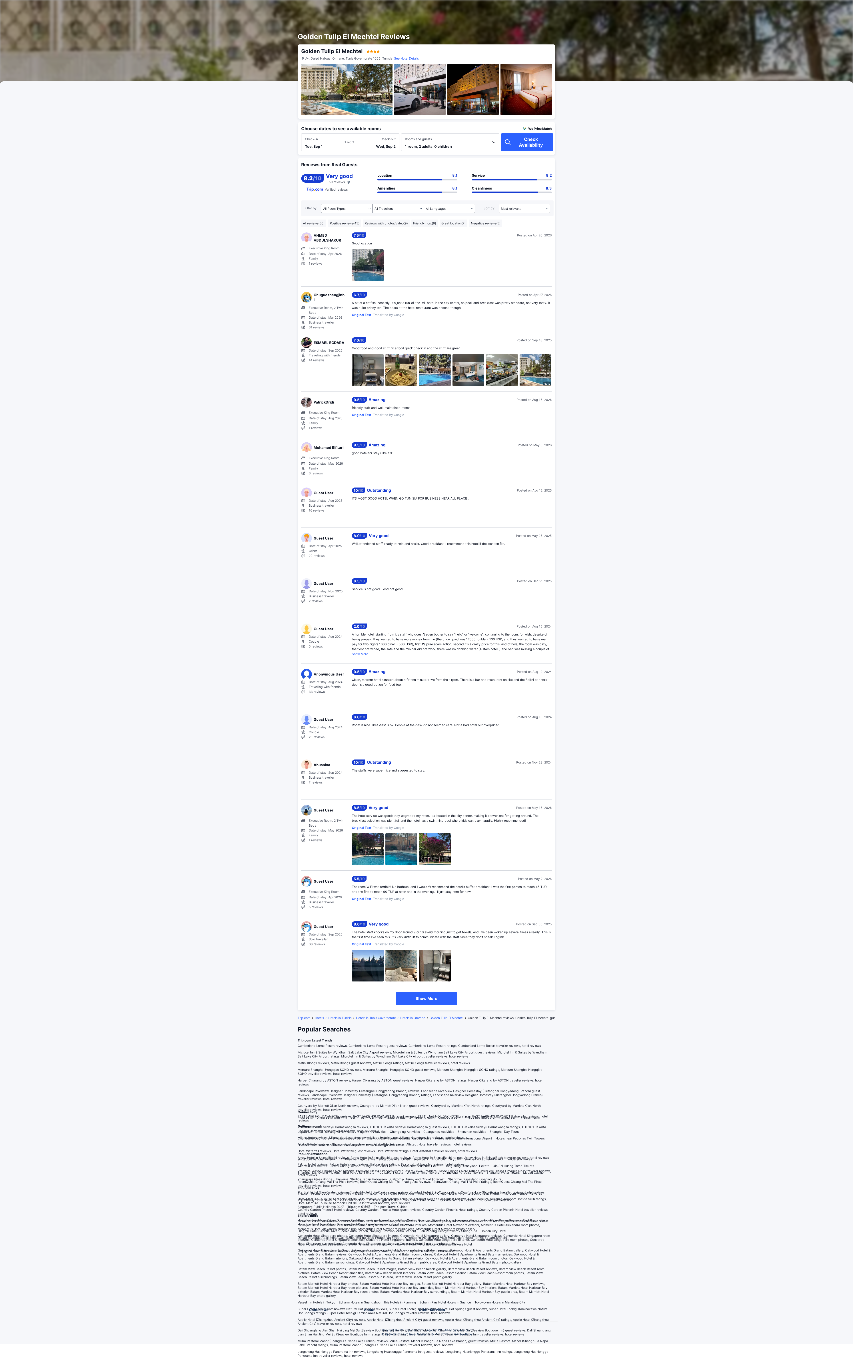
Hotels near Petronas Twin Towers (520, 1138)
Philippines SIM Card (480, 1117)
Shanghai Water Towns (503, 1172)
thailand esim (507, 1117)
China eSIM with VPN (332, 1117)
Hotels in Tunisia (340, 1018)
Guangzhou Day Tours (415, 1138)
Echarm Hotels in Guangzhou (360, 1302)
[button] (609, 7)
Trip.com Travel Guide (419, 1200)
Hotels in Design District (382, 1145)
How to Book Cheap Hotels (437, 1193)
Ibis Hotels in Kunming (400, 1302)
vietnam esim (530, 1117)
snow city (439, 1159)
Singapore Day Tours (348, 1138)
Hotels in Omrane (412, 1018)
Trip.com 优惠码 (358, 1207)
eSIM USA (368, 1117)
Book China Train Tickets (456, 1200)
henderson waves (519, 1159)
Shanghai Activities (340, 1131)
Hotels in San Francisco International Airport (329, 1145)
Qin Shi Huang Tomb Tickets (513, 1166)
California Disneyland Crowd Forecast (417, 1179)
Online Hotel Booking (350, 1200)
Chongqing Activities (405, 1131)
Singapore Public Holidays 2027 (321, 1207)
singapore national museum (317, 1159)
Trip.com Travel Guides (390, 1207)
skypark (455, 1159)
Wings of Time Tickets (423, 1172)
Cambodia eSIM (449, 1117)
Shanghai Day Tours (504, 1131)
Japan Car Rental (310, 1131)
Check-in (311, 139)
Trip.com (304, 1018)
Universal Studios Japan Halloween (361, 1179)
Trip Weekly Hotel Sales (315, 1200)
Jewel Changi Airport (346, 1166)
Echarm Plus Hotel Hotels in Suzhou (445, 1302)
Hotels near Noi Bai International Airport (463, 1138)
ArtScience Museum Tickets (421, 1166)
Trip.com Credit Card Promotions (390, 1193)
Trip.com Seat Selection (495, 1200)
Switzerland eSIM (421, 1117)
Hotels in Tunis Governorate (376, 1018)
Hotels (319, 1018)
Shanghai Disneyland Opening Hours (474, 1179)
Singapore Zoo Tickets (380, 1166)
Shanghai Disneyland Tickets (319, 1172)
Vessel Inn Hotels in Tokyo (316, 1302)
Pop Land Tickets (390, 1172)
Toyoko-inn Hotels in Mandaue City (499, 1302)
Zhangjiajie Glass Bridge (315, 1179)
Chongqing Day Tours (313, 1138)
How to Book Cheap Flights (480, 1193)
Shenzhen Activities (472, 1131)
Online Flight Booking (384, 1200)
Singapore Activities (371, 1131)
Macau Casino (533, 1172)
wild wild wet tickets (312, 1166)
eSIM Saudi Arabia (392, 1117)
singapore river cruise (394, 1159)
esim (354, 1117)
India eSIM (305, 1117)
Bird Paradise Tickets (358, 1172)
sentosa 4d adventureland (484, 1159)
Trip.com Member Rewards (522, 1193)
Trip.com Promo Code (313, 1193)
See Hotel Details (406, 58)
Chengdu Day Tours (381, 1138)
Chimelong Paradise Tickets (462, 1172)
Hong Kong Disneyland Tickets (467, 1166)
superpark (421, 1159)
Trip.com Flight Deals (348, 1193)
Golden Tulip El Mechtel (446, 1018)
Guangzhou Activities (438, 1131)
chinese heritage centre (358, 1159)
